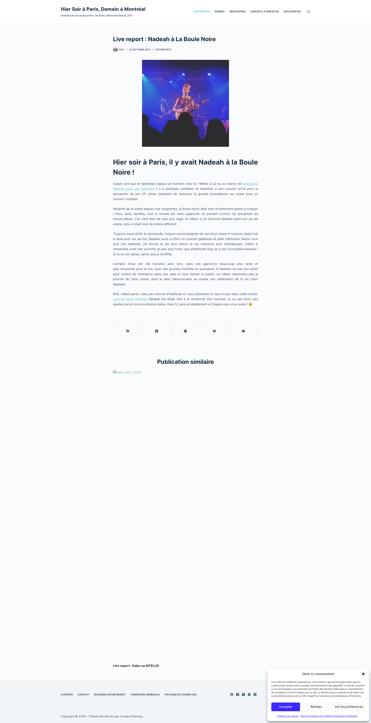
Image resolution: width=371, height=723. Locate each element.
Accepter (285, 707)
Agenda (220, 11)
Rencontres (237, 11)
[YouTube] (243, 694)
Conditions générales (145, 694)
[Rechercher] (308, 11)
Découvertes (292, 11)
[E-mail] (243, 331)
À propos (67, 694)
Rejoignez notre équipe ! (110, 694)
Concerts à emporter (264, 11)
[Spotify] (249, 694)
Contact (83, 694)
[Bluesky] (214, 331)
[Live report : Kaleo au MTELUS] (185, 514)
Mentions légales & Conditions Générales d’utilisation (329, 716)
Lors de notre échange (130, 299)
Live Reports (201, 11)
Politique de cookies (288, 716)
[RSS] (255, 694)
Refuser (316, 707)
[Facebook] (127, 331)
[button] (363, 674)
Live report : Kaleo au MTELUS (136, 666)
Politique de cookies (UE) (180, 694)
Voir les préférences (349, 707)
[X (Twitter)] (156, 331)
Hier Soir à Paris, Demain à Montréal (103, 9)
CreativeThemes (131, 716)
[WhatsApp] (185, 331)
